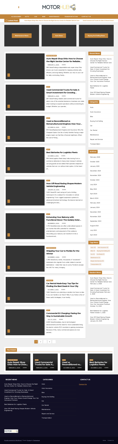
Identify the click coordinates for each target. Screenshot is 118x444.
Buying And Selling (96, 121)
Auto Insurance (95, 112)
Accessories (16, 16)
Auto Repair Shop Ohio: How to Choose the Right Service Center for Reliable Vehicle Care (64, 61)
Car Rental (50, 280)
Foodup (29, 440)
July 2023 (93, 230)
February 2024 (95, 203)
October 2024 (94, 180)
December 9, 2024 (53, 223)
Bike (43, 16)
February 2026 (95, 157)
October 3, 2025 (53, 155)
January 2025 (94, 166)
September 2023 (95, 221)
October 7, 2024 (53, 289)
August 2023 (94, 226)
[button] (113, 16)
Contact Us (86, 16)
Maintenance (54, 16)
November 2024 (95, 175)
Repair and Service (51, 55)
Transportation (71, 16)
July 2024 (93, 184)
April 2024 (93, 194)
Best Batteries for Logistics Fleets (61, 152)
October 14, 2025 (53, 127)
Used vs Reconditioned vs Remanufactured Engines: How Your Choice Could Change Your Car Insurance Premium (21, 398)
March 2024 (94, 198)
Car (35, 16)
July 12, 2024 (52, 319)
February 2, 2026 (53, 64)
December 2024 (95, 171)
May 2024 (93, 189)
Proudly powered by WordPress (13, 440)
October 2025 (94, 161)
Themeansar (36, 440)
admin (64, 64)
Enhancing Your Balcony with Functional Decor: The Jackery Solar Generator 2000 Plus (63, 220)
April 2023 (93, 235)
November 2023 (95, 216)
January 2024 (95, 207)
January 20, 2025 (54, 189)
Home (104, 440)
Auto (27, 16)
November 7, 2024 (54, 257)
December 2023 (95, 212)
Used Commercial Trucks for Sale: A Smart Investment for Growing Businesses (62, 93)
